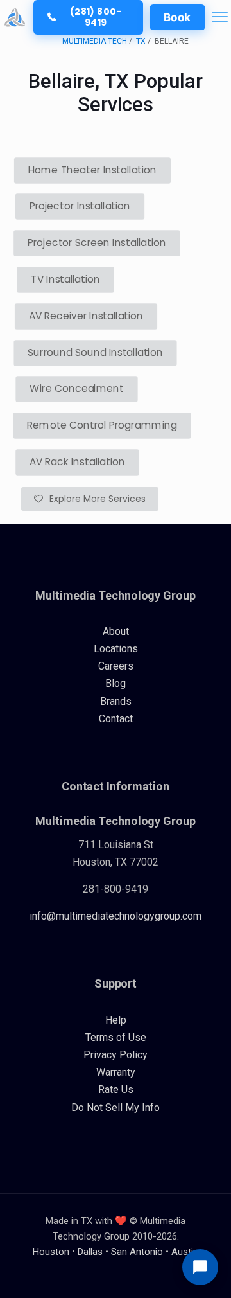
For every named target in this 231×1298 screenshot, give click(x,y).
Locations (116, 649)
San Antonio (137, 1252)
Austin (184, 1252)
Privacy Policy (115, 1055)
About (116, 631)
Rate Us (115, 1089)
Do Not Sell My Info (115, 1107)
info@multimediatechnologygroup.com (115, 916)
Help (115, 1020)
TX (141, 41)
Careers (115, 666)
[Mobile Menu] (220, 17)
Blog (115, 683)
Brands (116, 701)
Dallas (90, 1252)
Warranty (115, 1072)
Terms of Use (115, 1037)
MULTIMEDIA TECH (94, 41)
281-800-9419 (115, 889)
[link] (14, 17)
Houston (51, 1252)
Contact (116, 719)
